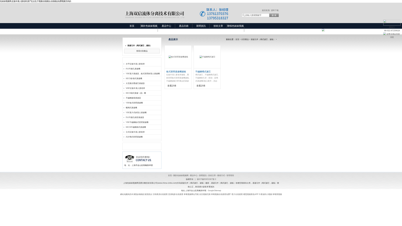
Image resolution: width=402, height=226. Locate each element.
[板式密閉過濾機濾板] (178, 57)
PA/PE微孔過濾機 (133, 69)
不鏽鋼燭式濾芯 (203, 71)
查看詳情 (171, 85)
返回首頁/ (266, 10)
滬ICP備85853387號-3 (206, 179)
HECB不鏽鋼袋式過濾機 (136, 127)
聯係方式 (221, 175)
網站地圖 (124, 194)
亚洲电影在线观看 (175, 194)
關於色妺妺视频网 (149, 28)
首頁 (132, 25)
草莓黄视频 (277, 194)
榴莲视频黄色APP (250, 194)
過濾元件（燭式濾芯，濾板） (139, 45)
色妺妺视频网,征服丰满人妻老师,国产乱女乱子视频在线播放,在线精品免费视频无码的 (35, 1)
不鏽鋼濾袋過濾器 (133, 98)
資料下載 (275, 10)
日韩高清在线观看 (160, 194)
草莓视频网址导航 (191, 194)
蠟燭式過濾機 (131, 108)
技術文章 (218, 25)
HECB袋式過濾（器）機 (136, 93)
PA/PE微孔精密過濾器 (135, 117)
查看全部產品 (142, 51)
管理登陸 (230, 175)
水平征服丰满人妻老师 (135, 64)
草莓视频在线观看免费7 (221, 194)
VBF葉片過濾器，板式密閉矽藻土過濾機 (143, 74)
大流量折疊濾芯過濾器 (135, 83)
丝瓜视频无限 (205, 194)
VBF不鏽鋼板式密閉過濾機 (137, 122)
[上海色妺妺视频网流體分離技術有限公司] (179, 10)
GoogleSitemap (214, 190)
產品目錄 (183, 25)
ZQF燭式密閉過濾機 (134, 137)
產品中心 (166, 25)
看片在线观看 (237, 194)
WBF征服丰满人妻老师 (135, 88)
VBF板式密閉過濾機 (134, 103)
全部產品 (245, 39)
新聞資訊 (201, 25)
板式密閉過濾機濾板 (176, 71)
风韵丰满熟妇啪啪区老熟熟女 (140, 194)
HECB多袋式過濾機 (134, 78)
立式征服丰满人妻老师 (135, 132)
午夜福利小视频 (265, 194)
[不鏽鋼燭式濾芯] (207, 57)
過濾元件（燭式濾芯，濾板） (263, 39)
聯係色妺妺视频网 (235, 28)
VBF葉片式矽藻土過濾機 (136, 112)
